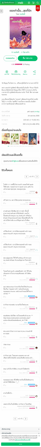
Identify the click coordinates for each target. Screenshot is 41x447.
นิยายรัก (26, 52)
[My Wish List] (28, 3)
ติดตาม (25, 74)
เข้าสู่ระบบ (15, 161)
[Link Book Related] (6, 139)
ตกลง (20, 444)
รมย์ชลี (22, 14)
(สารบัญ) (36, 111)
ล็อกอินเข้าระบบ (9, 2)
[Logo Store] (20, 3)
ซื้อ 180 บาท (27, 58)
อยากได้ (6, 74)
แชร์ (34, 74)
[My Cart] (33, 3)
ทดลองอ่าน (10, 58)
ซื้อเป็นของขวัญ (15, 74)
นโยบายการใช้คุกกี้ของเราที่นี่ (22, 440)
